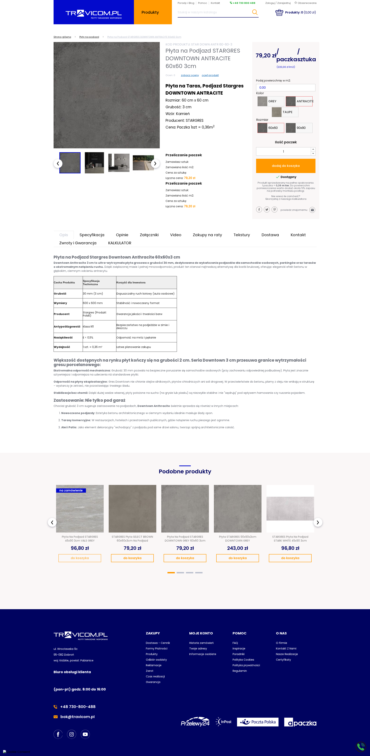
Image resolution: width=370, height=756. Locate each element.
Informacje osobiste (202, 654)
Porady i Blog (186, 3)
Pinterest (274, 209)
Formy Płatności (156, 648)
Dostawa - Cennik (158, 643)
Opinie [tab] (122, 235)
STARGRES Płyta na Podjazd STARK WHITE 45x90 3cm (290, 539)
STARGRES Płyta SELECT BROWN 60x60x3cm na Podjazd (132, 539)
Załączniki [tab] (149, 235)
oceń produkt (210, 75)
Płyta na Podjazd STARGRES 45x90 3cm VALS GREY (80, 539)
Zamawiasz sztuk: (177, 162)
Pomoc (202, 3)
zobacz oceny (190, 75)
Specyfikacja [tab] (92, 235)
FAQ (235, 643)
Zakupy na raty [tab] (207, 235)
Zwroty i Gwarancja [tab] (78, 243)
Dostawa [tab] (270, 235)
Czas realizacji (155, 676)
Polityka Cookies (243, 660)
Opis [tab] (63, 235)
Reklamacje (153, 665)
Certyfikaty (283, 660)
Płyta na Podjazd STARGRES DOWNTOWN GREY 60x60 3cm (185, 539)
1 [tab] (171, 572)
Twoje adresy (198, 648)
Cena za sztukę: (176, 173)
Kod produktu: (178, 44)
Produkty (152, 654)
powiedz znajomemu (297, 210)
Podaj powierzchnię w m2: (273, 80)
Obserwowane (307, 3)
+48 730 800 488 (243, 3)
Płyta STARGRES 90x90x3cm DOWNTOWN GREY (237, 539)
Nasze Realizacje (287, 654)
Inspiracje (239, 648)
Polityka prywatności (246, 665)
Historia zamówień (201, 643)
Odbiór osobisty (156, 660)
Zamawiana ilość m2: (180, 167)
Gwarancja (153, 682)
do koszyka (80, 558)
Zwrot (149, 671)
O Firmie (281, 643)
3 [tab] (189, 572)
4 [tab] (199, 572)
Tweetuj (267, 209)
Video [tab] (175, 235)
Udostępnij (259, 209)
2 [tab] (180, 572)
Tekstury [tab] (242, 235)
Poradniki (239, 654)
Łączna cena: (174, 178)
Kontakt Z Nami (286, 648)
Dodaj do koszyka (286, 166)
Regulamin (240, 671)
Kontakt (215, 3)
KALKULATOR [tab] (119, 243)
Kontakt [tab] (298, 235)
